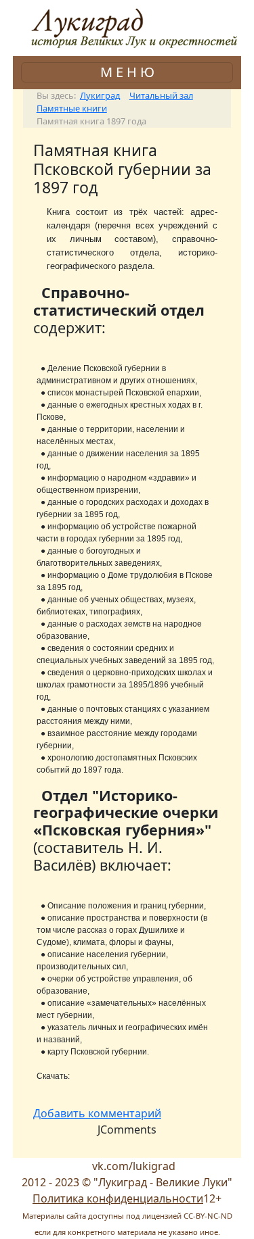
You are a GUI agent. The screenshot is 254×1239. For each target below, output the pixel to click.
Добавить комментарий (97, 1113)
